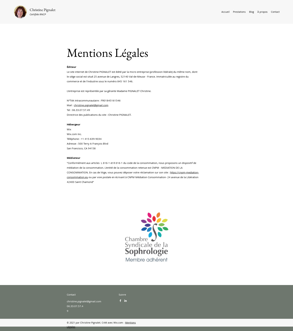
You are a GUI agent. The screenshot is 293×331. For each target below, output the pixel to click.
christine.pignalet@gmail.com (91, 105)
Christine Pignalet (42, 9)
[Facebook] (120, 300)
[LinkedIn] (125, 300)
